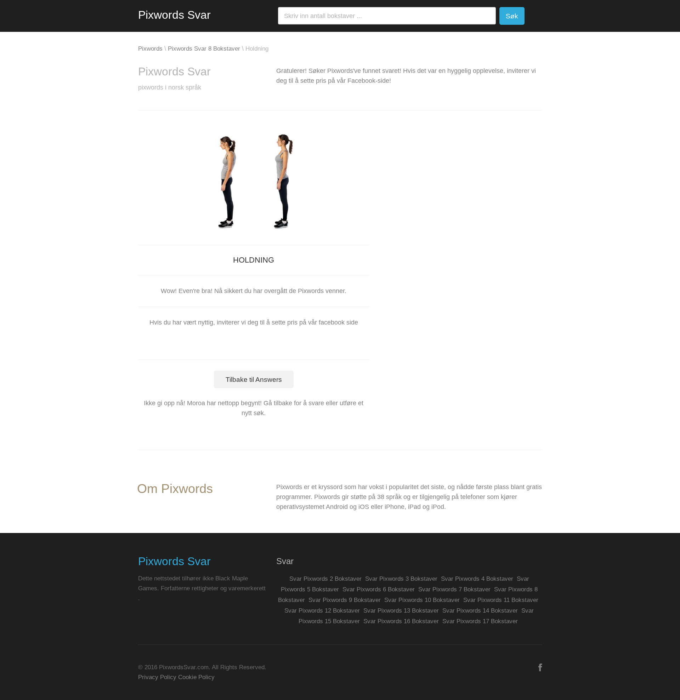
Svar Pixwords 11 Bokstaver (500, 600)
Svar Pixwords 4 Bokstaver (477, 578)
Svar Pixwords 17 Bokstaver (480, 621)
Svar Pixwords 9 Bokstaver (344, 600)
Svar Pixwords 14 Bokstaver (480, 610)
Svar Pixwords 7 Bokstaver (454, 589)
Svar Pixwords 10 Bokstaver (422, 600)
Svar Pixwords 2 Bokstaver (325, 578)
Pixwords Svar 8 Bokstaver (204, 48)
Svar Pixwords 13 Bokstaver (401, 610)
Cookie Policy (196, 677)
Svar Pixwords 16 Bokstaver (401, 621)
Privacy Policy (157, 677)
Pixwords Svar (174, 14)
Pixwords (150, 48)
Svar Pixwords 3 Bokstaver (401, 578)
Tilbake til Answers (254, 379)
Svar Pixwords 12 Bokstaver (322, 610)
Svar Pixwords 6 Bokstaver (378, 589)
